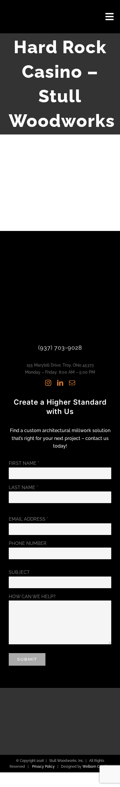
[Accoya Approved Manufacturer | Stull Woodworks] (33, 734)
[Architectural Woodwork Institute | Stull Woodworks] (86, 696)
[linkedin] (60, 383)
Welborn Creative (96, 766)
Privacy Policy (43, 766)
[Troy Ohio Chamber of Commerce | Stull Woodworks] (86, 731)
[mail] (72, 383)
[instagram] (48, 383)
